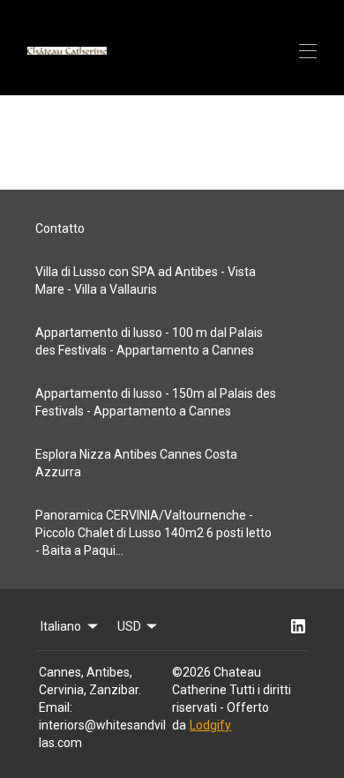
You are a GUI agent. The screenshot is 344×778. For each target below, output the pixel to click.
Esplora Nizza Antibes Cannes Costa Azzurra (136, 463)
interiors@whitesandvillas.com (102, 734)
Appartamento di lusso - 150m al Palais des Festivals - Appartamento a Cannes (155, 402)
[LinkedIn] (298, 626)
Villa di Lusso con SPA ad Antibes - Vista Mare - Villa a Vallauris (145, 280)
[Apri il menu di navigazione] (308, 51)
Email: (55, 707)
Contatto (60, 228)
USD (129, 626)
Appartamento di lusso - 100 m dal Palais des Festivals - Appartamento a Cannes (149, 341)
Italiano (61, 626)
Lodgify (210, 725)
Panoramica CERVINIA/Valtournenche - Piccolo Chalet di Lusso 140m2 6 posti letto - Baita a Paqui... (153, 532)
